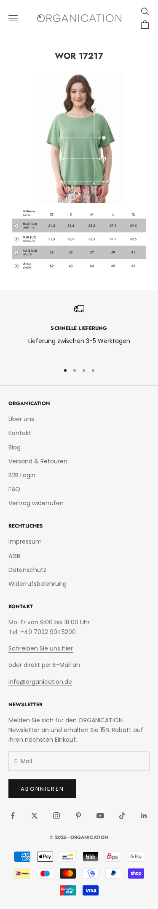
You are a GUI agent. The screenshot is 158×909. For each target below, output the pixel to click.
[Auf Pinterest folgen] (78, 815)
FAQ (14, 489)
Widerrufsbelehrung (37, 584)
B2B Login (21, 475)
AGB (14, 556)
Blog (14, 447)
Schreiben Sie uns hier (40, 648)
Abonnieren (42, 789)
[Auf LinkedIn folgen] (144, 815)
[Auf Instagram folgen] (56, 815)
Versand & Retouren (37, 461)
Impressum (25, 541)
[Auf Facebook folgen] (12, 815)
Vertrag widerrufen (36, 503)
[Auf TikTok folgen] (122, 815)
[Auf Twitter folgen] (34, 815)
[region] (79, 330)
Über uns (21, 419)
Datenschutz (27, 570)
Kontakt (19, 433)
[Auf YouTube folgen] (100, 815)
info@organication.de (40, 682)
